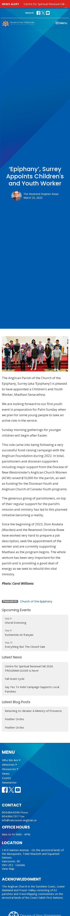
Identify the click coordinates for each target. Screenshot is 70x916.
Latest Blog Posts (16, 702)
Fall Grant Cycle (14, 679)
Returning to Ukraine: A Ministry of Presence (33, 711)
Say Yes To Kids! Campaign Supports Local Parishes (32, 689)
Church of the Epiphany (36, 601)
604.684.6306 (11, 812)
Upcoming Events (16, 610)
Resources (9, 769)
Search (29, 13)
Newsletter (9, 782)
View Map (8, 868)
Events (6, 778)
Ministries (8, 764)
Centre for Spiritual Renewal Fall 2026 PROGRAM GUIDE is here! (29, 668)
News (6, 773)
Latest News (12, 657)
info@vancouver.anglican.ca (19, 820)
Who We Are (10, 760)
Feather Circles (14, 719)
